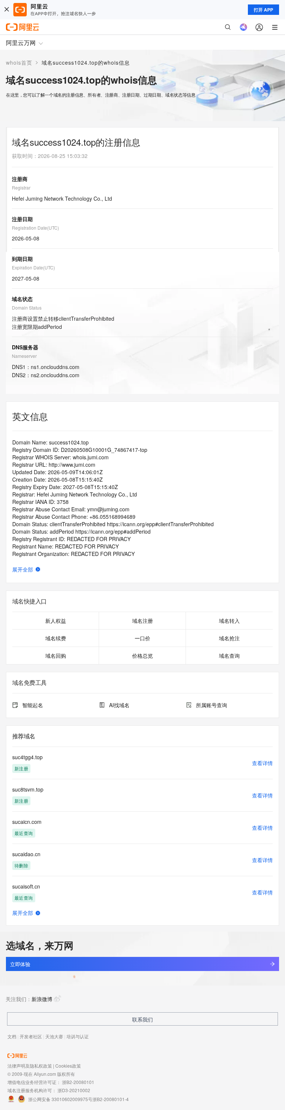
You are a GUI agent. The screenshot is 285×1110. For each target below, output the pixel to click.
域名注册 (142, 620)
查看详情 (262, 763)
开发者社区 (31, 1036)
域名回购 (55, 655)
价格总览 (142, 655)
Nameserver (24, 356)
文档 (11, 1036)
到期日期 (22, 258)
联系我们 (142, 1019)
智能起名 (32, 705)
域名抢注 (229, 638)
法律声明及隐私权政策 (29, 1065)
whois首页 (19, 62)
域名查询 (229, 655)
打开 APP (263, 9)
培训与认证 (77, 1036)
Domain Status (27, 307)
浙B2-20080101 (78, 1082)
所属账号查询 (211, 705)
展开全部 (22, 569)
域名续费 (55, 638)
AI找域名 (119, 705)
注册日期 (22, 219)
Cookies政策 (68, 1065)
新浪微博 (42, 999)
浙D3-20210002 (74, 1090)
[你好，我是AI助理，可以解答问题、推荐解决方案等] (243, 27)
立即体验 (20, 964)
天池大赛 (54, 1036)
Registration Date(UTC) (35, 227)
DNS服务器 (25, 347)
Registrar (21, 187)
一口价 (142, 638)
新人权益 (55, 620)
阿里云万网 (21, 42)
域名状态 (22, 298)
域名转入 (229, 620)
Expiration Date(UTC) (33, 267)
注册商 (19, 178)
